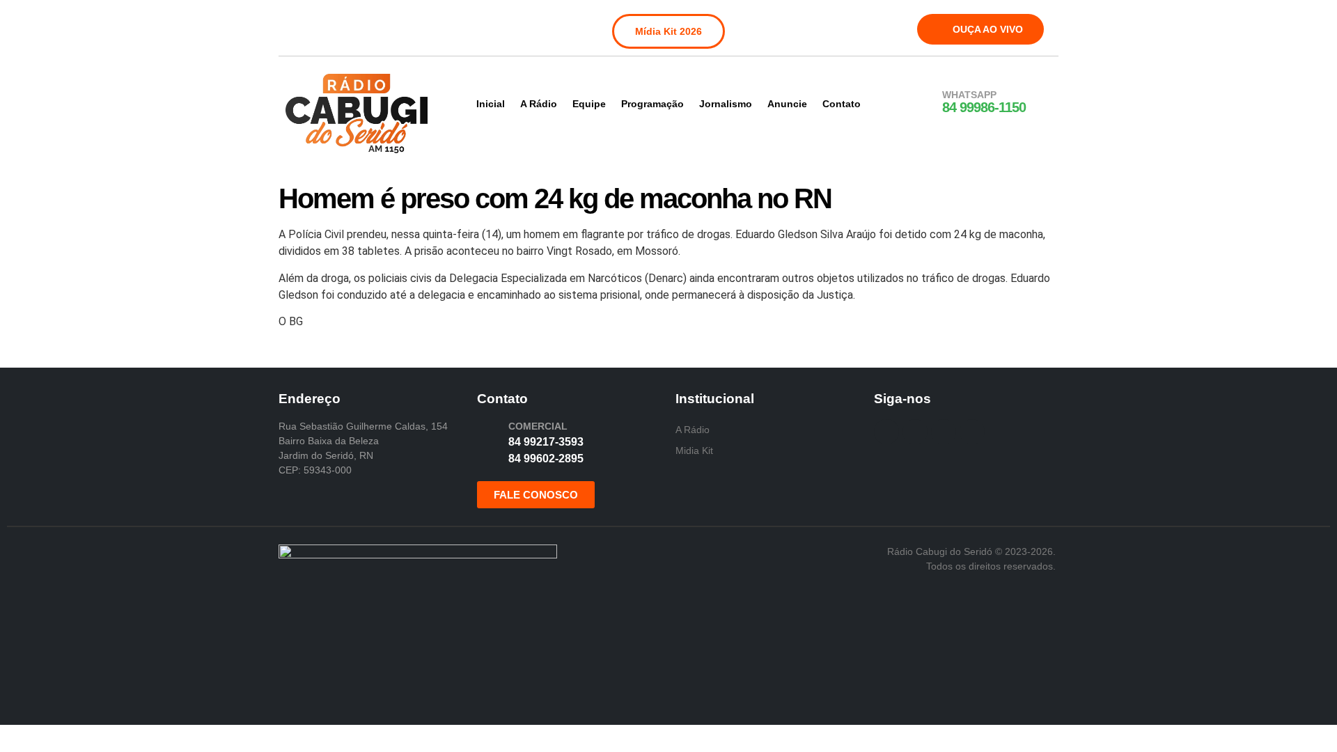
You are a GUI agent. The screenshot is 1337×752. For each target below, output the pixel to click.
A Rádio (538, 103)
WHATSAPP (969, 94)
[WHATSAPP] (924, 102)
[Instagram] (326, 26)
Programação (652, 103)
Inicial (490, 103)
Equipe (589, 103)
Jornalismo (725, 103)
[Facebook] (298, 26)
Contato (841, 103)
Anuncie (787, 103)
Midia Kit (694, 450)
